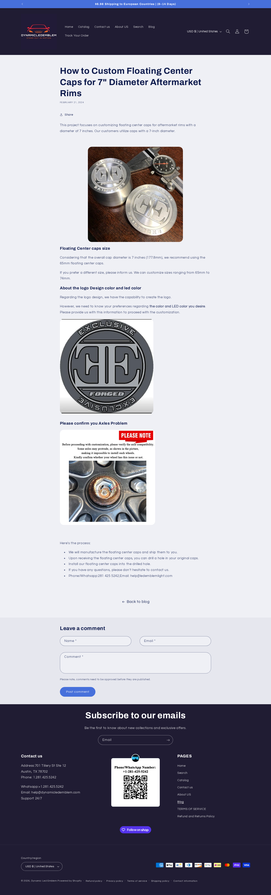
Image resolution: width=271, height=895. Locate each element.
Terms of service (137, 881)
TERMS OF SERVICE (191, 809)
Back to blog (138, 602)
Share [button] (69, 114)
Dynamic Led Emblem (44, 881)
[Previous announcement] (22, 4)
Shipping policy (160, 881)
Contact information (185, 881)
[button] (228, 31)
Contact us (185, 787)
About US (184, 794)
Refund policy (94, 881)
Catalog (183, 780)
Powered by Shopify (70, 881)
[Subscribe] (168, 740)
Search (182, 772)
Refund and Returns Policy (196, 816)
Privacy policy (114, 881)
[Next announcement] (248, 4)
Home (181, 765)
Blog (180, 801)
